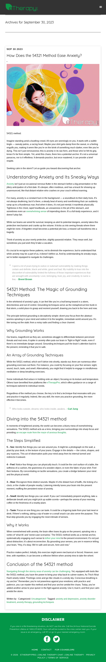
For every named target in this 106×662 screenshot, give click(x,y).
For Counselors (64, 650)
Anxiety (10, 184)
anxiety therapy (24, 602)
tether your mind (53, 538)
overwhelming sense (36, 211)
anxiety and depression (67, 599)
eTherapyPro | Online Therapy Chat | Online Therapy (22, 7)
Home (35, 650)
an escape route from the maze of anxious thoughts (41, 432)
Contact (46, 650)
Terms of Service (58, 658)
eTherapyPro (53, 382)
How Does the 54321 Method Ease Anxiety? (44, 55)
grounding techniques (43, 602)
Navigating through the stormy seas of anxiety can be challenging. (39, 571)
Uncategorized (38, 599)
